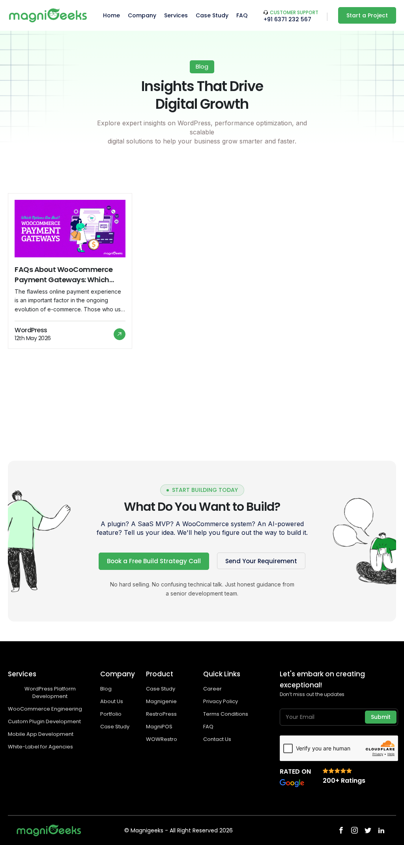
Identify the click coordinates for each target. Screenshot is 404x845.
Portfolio (111, 714)
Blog (106, 688)
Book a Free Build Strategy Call (154, 561)
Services (176, 15)
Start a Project (367, 15)
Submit (381, 717)
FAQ (242, 15)
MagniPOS (159, 726)
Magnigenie (161, 701)
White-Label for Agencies (40, 746)
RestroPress (161, 714)
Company (142, 15)
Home (111, 15)
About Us (111, 701)
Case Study (212, 15)
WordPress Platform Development (50, 692)
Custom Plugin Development (45, 721)
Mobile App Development (41, 734)
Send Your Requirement (261, 561)
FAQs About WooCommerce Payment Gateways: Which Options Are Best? (63, 274)
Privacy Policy (220, 701)
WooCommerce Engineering (45, 709)
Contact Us (217, 739)
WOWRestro (161, 739)
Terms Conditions (225, 714)
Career (212, 688)
